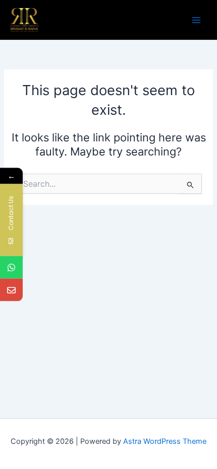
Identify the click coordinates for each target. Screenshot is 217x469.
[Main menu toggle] (196, 20)
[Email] (11, 290)
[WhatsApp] (11, 267)
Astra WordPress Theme (164, 441)
